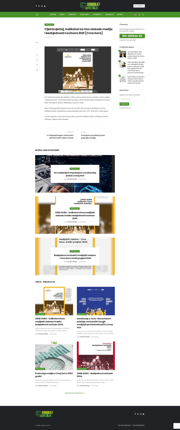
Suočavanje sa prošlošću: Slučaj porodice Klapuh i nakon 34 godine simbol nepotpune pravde (136, 80)
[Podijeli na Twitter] (37, 60)
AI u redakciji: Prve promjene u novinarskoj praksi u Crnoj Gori (75, 174)
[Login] (139, 14)
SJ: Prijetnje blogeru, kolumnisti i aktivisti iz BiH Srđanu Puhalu (60, 136)
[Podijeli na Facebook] (37, 55)
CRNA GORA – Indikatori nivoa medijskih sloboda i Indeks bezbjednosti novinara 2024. (50, 321)
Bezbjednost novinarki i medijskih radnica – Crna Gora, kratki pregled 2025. (75, 257)
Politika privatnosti (124, 425)
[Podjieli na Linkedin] (37, 70)
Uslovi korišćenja (138, 425)
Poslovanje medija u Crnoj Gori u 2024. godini (54, 375)
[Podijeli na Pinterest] (37, 65)
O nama (61, 14)
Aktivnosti (97, 14)
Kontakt (120, 14)
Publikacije (109, 14)
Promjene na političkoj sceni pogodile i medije (93, 136)
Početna (53, 14)
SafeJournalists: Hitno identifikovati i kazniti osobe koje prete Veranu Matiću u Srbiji (136, 55)
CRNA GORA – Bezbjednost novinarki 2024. (95, 375)
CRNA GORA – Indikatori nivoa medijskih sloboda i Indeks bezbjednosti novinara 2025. (75, 215)
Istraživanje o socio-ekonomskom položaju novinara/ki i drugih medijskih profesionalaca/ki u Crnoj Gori (95, 323)
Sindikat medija (72, 179)
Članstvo (72, 14)
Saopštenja (84, 14)
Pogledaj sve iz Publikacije (74, 393)
